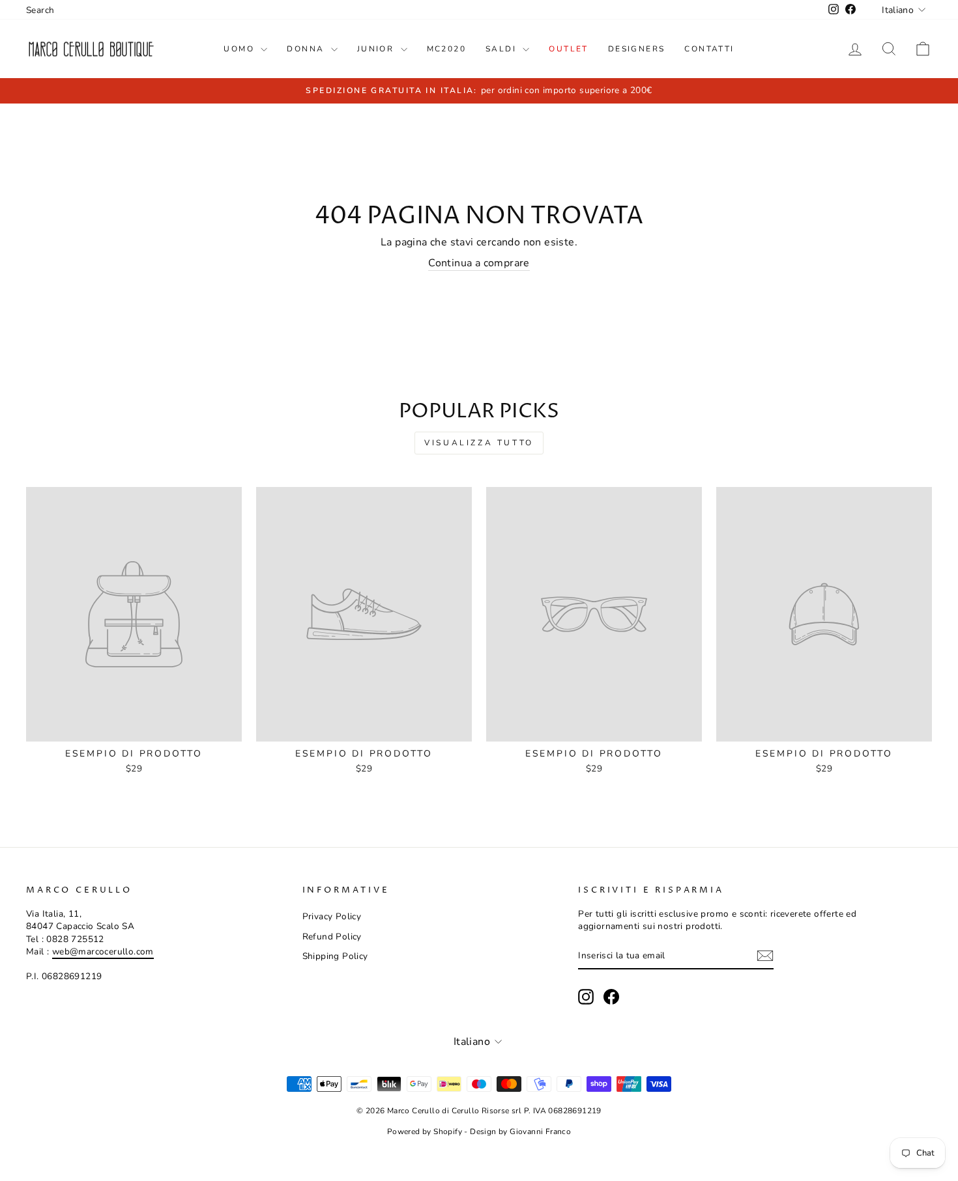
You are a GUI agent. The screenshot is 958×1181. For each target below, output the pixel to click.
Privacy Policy (332, 916)
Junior (377, 49)
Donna (307, 49)
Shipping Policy (335, 956)
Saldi (502, 49)
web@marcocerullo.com (103, 951)
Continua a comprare (479, 263)
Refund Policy (332, 936)
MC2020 (446, 49)
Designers (636, 49)
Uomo (240, 49)
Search (40, 10)
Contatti (709, 49)
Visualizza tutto (479, 443)
